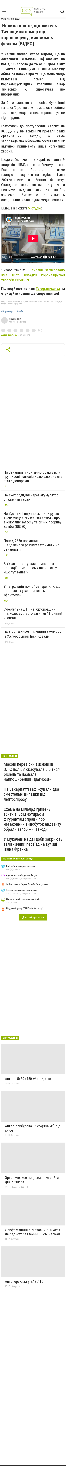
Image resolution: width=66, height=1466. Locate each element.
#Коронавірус (8, 311)
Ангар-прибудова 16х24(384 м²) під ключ (32, 1128)
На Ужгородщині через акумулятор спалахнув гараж (31, 497)
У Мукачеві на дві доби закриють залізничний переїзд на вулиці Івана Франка (33, 844)
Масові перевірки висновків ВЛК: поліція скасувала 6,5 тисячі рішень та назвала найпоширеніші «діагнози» (33, 772)
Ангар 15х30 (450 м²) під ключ (29, 1079)
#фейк (20, 311)
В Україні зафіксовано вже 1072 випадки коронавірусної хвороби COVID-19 (33, 275)
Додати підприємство (33, 917)
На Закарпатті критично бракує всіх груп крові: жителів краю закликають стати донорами (33, 476)
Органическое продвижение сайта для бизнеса (32, 1179)
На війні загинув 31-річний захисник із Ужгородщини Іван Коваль (32, 634)
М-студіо (34, 208)
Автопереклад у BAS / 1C (24, 1281)
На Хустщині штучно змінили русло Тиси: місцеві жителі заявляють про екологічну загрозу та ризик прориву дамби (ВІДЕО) (32, 520)
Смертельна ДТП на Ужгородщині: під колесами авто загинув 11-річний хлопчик (33, 613)
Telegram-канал (48, 288)
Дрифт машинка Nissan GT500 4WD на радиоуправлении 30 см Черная (32, 1232)
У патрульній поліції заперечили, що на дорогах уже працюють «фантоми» (32, 590)
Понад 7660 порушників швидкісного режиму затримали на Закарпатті (31, 545)
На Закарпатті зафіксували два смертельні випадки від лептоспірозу (31, 794)
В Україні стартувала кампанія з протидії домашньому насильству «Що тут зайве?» (30, 567)
